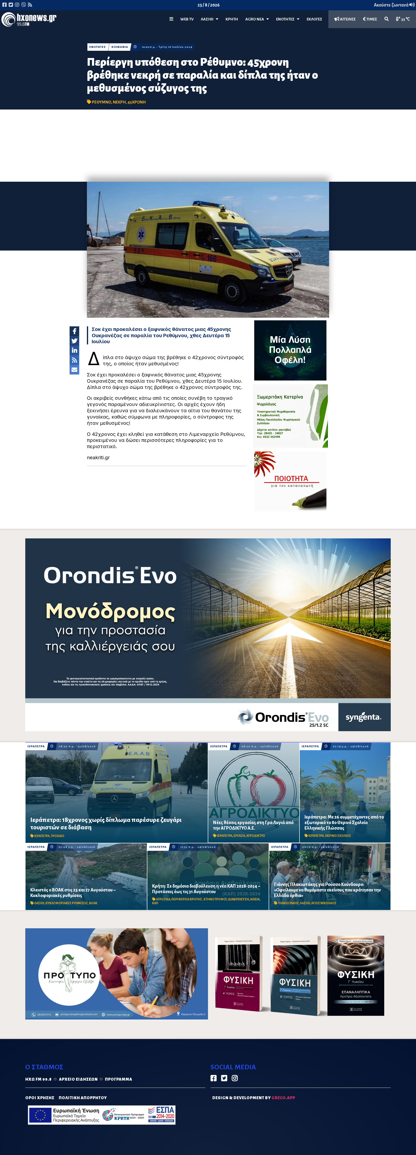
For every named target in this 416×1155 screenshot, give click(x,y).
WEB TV (187, 19)
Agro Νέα (255, 19)
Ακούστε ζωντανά (391, 5)
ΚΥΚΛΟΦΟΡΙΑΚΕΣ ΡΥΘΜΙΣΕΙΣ (67, 903)
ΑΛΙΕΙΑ (255, 899)
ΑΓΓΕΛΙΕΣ (347, 19)
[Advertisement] (208, 145)
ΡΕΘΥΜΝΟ (101, 102)
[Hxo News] (29, 20)
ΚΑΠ (155, 903)
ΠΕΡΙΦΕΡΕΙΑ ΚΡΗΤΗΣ (186, 899)
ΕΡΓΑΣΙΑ (239, 836)
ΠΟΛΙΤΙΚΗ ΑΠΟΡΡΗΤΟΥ (83, 1098)
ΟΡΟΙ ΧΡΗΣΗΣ (39, 1098)
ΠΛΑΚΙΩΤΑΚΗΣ (288, 903)
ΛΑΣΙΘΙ (39, 903)
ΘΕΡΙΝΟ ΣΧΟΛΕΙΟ (338, 836)
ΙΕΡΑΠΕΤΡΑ (36, 746)
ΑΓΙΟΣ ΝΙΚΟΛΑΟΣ (323, 903)
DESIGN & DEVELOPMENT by (253, 1098)
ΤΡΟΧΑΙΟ (57, 836)
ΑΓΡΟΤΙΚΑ (163, 899)
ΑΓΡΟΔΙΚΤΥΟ (255, 836)
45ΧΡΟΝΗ (137, 102)
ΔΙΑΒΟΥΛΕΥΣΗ (238, 899)
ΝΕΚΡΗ (119, 102)
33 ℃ (405, 19)
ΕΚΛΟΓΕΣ (314, 19)
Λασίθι (208, 19)
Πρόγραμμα (118, 1079)
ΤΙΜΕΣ (371, 19)
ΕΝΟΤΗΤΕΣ (286, 19)
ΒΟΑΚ (93, 903)
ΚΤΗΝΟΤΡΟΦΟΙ (215, 899)
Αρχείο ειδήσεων (78, 1079)
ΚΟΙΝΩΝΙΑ (119, 47)
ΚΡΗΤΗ (232, 19)
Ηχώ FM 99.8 (38, 1079)
